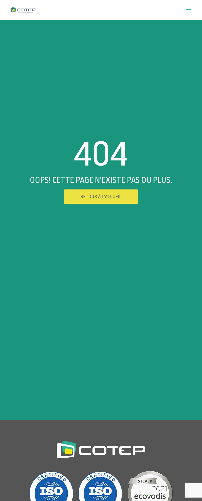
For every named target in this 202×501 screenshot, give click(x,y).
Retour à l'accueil (101, 196)
